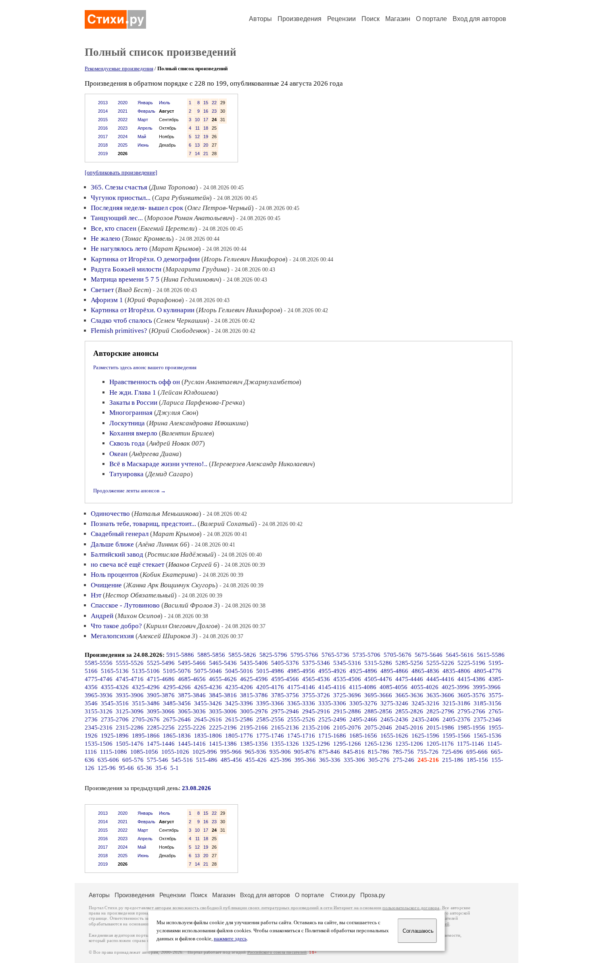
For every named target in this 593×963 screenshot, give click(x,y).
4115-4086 (362, 687)
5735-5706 (366, 655)
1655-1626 (394, 735)
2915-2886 (347, 711)
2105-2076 (347, 727)
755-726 (427, 752)
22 (214, 102)
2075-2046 (378, 727)
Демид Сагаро (169, 474)
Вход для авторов (479, 18)
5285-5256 (409, 663)
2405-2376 (456, 719)
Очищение (106, 585)
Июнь (143, 145)
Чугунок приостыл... (120, 198)
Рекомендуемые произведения (119, 68)
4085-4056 (393, 687)
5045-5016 (239, 671)
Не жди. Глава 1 (132, 392)
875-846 (329, 752)
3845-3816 (223, 695)
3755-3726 (316, 695)
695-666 (477, 752)
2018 (103, 145)
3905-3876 (161, 695)
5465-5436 (223, 663)
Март (143, 119)
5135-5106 (146, 671)
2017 (103, 136)
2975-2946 (285, 711)
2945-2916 (316, 711)
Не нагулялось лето (119, 248)
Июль (164, 102)
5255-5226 (440, 663)
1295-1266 (347, 743)
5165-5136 (115, 671)
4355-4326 (115, 687)
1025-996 (204, 752)
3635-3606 (440, 695)
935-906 (280, 752)
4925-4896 (363, 671)
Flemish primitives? (119, 330)
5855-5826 (242, 655)
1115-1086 (113, 752)
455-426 (256, 760)
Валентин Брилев (186, 433)
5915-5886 (180, 655)
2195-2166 (254, 727)
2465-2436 (394, 719)
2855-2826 (409, 711)
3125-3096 (130, 711)
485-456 (231, 760)
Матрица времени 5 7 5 (125, 279)
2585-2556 (270, 719)
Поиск (370, 18)
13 (197, 145)
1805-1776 (239, 735)
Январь (145, 102)
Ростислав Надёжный (180, 554)
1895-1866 (146, 735)
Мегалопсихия (112, 636)
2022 (122, 119)
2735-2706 (115, 719)
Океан (118, 454)
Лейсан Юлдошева (188, 392)
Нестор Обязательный (139, 595)
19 (205, 136)
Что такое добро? (116, 626)
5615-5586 (491, 655)
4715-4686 (161, 679)
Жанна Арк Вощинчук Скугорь (170, 585)
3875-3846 (192, 695)
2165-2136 (285, 727)
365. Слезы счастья (119, 187)
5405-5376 (285, 663)
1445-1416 (192, 743)
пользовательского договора (410, 908)
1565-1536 (487, 735)
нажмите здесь (230, 939)
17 (205, 119)
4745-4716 (130, 679)
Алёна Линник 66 (162, 544)
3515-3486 (146, 703)
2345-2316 (99, 727)
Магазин (397, 18)
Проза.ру (372, 895)
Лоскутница (127, 423)
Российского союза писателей (277, 952)
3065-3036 (192, 711)
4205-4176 (270, 687)
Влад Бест (133, 290)
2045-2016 (409, 727)
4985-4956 (301, 671)
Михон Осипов (138, 616)
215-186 (453, 760)
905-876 (304, 752)
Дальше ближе (112, 544)
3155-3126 (99, 711)
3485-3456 (177, 703)
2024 (122, 136)
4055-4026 (424, 687)
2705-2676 (146, 719)
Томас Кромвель (147, 238)
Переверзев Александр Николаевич (262, 464)
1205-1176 (440, 743)
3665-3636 (409, 695)
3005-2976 (254, 711)
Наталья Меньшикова (166, 513)
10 (197, 119)
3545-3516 (115, 703)
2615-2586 (239, 719)
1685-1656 (363, 735)
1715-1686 (332, 735)
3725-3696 (347, 695)
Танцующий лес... (117, 218)
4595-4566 (285, 679)
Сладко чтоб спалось (121, 320)
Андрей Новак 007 (176, 443)
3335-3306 (332, 703)
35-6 (161, 768)
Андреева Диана (155, 454)
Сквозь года (127, 443)
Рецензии (341, 18)
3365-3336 (301, 703)
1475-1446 (161, 743)
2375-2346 (487, 719)
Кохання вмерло (133, 433)
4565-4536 (316, 679)
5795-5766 (304, 655)
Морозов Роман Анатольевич (189, 218)
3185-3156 (487, 703)
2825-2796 (440, 711)
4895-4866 (394, 671)
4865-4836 (425, 671)
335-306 (354, 760)
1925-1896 (115, 735)
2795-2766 (471, 711)
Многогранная (130, 412)
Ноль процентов (114, 574)
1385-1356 (254, 743)
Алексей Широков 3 (166, 636)
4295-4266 (177, 687)
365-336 (329, 760)
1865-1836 (177, 735)
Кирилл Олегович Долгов (181, 626)
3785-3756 (285, 695)
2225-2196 (223, 727)
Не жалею (105, 238)
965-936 (255, 752)
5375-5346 (316, 663)
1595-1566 (456, 735)
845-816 (354, 752)
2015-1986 (440, 727)
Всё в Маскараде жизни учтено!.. (158, 464)
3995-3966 (487, 687)
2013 (103, 102)
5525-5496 (161, 663)
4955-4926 (332, 671)
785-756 (403, 752)
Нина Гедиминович (191, 279)
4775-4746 (99, 679)
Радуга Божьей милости (126, 269)
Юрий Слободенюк (179, 330)
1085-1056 (144, 752)
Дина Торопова (173, 187)
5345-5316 (347, 663)
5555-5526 (130, 663)
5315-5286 (378, 663)
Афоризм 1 (107, 300)
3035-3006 (223, 711)
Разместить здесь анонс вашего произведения (144, 367)
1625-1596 (425, 735)
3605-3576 (471, 695)
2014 (103, 111)
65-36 (144, 768)
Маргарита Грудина (196, 269)
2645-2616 (208, 719)
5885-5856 (211, 655)
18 (205, 128)
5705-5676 (397, 655)
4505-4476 (378, 679)
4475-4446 (409, 679)
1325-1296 (316, 743)
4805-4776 (487, 671)
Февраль (146, 111)
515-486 (206, 760)
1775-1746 (270, 735)
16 (205, 111)
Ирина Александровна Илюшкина (197, 423)
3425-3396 (239, 703)
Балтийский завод (117, 554)
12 (197, 136)
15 (205, 102)
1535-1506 (99, 743)
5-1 (174, 768)
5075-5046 (208, 671)
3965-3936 (99, 695)
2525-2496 (332, 719)
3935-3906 (130, 695)
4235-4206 (239, 687)
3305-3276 (363, 703)
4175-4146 (301, 687)
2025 (122, 145)
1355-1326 (285, 743)
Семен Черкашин (181, 320)
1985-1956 (471, 727)
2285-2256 (161, 727)
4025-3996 (456, 687)
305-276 (379, 760)
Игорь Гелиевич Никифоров (244, 259)
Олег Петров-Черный (219, 208)
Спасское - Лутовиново (125, 605)
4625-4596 (254, 679)
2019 (103, 153)
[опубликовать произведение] (121, 172)
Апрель (145, 128)
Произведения (300, 18)
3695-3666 (378, 695)
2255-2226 (192, 727)
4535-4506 (347, 679)
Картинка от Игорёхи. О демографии (145, 259)
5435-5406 (254, 663)
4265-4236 (208, 687)
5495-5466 (192, 663)
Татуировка (126, 474)
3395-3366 (270, 703)
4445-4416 (440, 679)
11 (197, 128)
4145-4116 (332, 687)
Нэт (96, 595)
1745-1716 (301, 735)
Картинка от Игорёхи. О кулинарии (142, 310)
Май (142, 136)
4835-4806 (456, 671)
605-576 (133, 760)
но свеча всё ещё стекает (127, 564)
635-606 (108, 760)
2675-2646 (177, 719)
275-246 (403, 760)
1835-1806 (208, 735)
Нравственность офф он (144, 382)
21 (205, 153)
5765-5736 (335, 655)
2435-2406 (425, 719)
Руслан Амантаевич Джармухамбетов (241, 382)
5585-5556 (99, 663)
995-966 (231, 752)
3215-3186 (456, 703)
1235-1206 (409, 743)
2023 (122, 128)
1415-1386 (223, 743)
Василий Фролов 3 (190, 605)
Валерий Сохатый (227, 524)
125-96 (107, 768)
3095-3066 (161, 711)
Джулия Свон (176, 412)
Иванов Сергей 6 (192, 564)
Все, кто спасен (113, 228)
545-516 (182, 760)
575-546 (157, 760)
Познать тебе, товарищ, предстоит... (143, 524)
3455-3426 (208, 703)
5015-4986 (270, 671)
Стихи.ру (342, 895)
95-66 (126, 768)
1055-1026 (175, 752)
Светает (102, 290)
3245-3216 (425, 703)
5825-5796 (273, 655)
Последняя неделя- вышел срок (137, 208)
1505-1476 (130, 743)
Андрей (102, 616)
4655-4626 (223, 679)
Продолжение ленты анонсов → (129, 491)
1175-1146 (470, 743)
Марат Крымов (175, 248)
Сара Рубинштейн (182, 198)
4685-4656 (192, 679)
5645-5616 (460, 655)
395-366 (305, 760)
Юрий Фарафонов (154, 300)
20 (205, 145)
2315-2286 (130, 727)
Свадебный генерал (119, 534)
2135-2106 (316, 727)
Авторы (260, 18)
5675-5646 (429, 655)
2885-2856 (378, 711)
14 (197, 153)
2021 (122, 111)
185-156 (477, 760)
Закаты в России (133, 402)
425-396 (280, 760)
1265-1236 (378, 743)
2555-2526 (301, 719)
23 (214, 111)
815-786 (378, 752)
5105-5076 (177, 671)
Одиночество (110, 513)
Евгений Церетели (167, 228)
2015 (103, 119)
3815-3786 (254, 695)
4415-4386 (471, 679)
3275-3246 (394, 703)
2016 (103, 128)
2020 (122, 102)
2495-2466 (363, 719)
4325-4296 (146, 687)
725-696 (452, 752)
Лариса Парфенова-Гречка (201, 402)
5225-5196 (471, 663)
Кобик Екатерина (168, 574)
